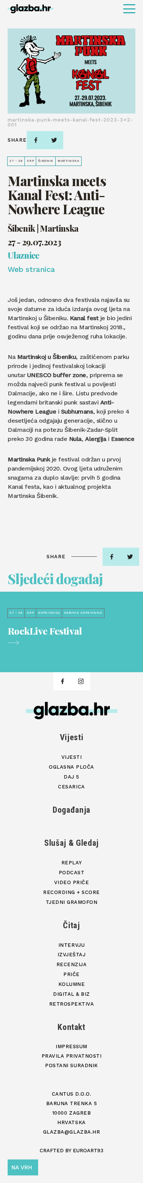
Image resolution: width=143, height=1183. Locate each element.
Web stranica (31, 269)
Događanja (71, 810)
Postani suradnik (71, 1065)
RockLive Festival (45, 631)
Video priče (71, 882)
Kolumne (71, 984)
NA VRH (21, 1167)
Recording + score (71, 892)
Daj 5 (71, 777)
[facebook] (36, 140)
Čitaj (71, 925)
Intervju (71, 945)
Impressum (71, 1046)
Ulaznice (24, 256)
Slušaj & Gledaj (71, 843)
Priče (71, 974)
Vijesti (72, 737)
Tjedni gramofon (72, 902)
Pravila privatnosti (72, 1056)
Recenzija (71, 964)
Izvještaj (72, 954)
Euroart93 (88, 1150)
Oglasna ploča (71, 767)
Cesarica (71, 787)
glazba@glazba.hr (71, 1132)
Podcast (72, 872)
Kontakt (71, 1027)
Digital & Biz (71, 994)
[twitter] (54, 140)
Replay (71, 863)
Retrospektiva (71, 1004)
